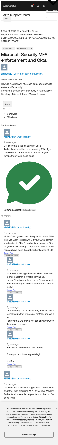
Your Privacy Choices (25, 420)
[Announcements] (32, 6)
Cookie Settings (29, 435)
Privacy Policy (44, 417)
